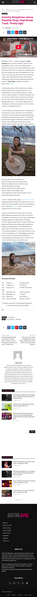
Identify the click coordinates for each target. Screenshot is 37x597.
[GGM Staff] (3, 28)
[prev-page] (3, 424)
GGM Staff (8, 28)
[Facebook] (9, 32)
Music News (12, 9)
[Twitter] (13, 32)
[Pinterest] (16, 32)
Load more (18, 499)
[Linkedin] (20, 32)
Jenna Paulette (10, 319)
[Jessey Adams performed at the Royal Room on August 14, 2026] (7, 493)
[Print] (24, 32)
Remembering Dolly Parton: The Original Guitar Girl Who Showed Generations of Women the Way (24, 396)
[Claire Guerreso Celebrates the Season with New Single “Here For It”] (7, 406)
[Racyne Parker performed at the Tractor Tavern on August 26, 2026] (7, 464)
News (7, 9)
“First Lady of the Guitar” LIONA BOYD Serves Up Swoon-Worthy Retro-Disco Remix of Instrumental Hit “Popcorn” (27, 340)
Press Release (11, 317)
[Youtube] (27, 583)
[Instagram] (14, 583)
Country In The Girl (27, 199)
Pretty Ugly (18, 319)
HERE (11, 83)
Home (3, 9)
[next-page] (5, 424)
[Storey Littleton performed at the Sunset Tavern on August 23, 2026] (7, 483)
